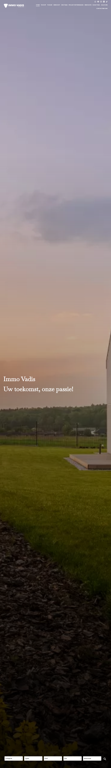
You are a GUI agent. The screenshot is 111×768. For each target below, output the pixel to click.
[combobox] (14, 758)
